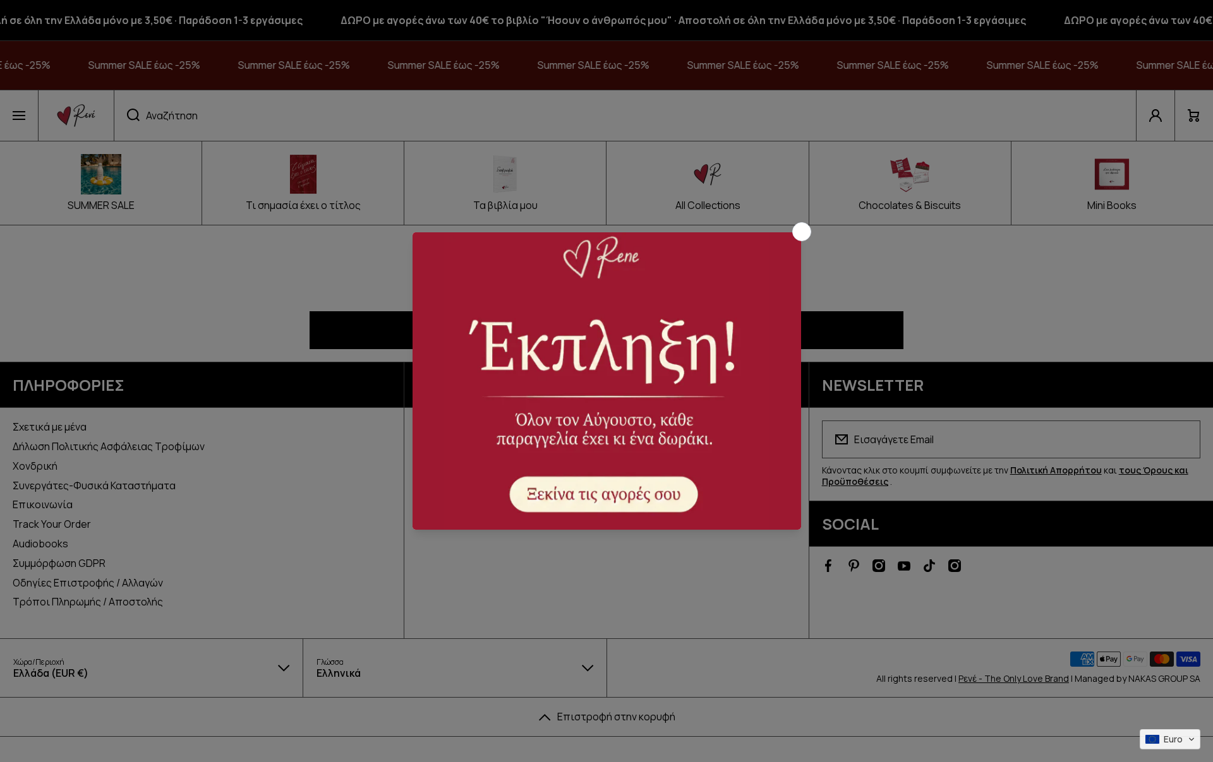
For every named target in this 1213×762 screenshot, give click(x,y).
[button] (1170, 739)
